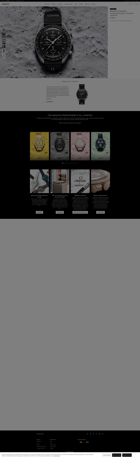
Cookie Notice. (57, 455)
